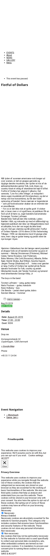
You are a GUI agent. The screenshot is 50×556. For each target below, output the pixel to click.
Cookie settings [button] (35, 455)
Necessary (9, 513)
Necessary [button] (6, 510)
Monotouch (12, 415)
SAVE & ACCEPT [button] (8, 553)
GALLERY (10, 60)
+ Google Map (7, 346)
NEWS (9, 57)
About (9, 55)
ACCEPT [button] (5, 458)
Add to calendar (13, 299)
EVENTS (10, 52)
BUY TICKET (6, 306)
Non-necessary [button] (8, 531)
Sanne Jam (12, 417)
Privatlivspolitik (15, 439)
